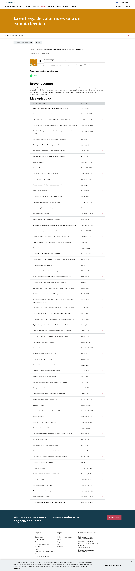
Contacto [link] (73, 6)
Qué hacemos (39, 539)
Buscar (120, 6)
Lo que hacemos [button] (10, 6)
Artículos (60, 539)
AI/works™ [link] (20, 6)
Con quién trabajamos (42, 544)
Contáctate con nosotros (43, 556)
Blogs (58, 542)
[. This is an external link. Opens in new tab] (35, 75)
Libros (59, 544)
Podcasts (60, 546)
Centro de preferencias (64, 537)
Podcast (38, 43)
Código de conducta (84, 547)
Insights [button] (43, 6)
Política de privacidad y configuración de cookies (86, 538)
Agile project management (23, 43)
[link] (101, 107)
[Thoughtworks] (10, 1)
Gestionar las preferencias (112, 565)
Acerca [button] (65, 6)
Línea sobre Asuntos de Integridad (86, 551)
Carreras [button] (58, 6)
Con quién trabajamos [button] (32, 6)
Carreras (38, 554)
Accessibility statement (85, 541)
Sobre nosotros (40, 537)
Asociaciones (39, 542)
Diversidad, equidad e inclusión (45, 551)
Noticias (37, 549)
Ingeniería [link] (51, 6)
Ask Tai (128, 6)
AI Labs (37, 546)
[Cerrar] (131, 561)
